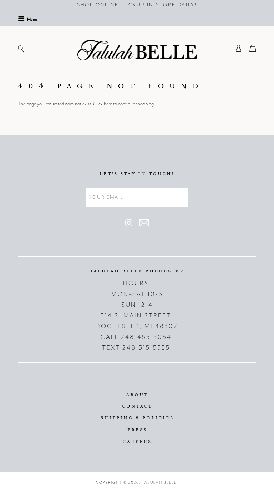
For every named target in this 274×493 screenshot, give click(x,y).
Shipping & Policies (137, 417)
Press (137, 429)
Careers (137, 441)
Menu (31, 19)
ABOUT (137, 394)
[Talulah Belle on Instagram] (128, 225)
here (108, 104)
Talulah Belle (159, 482)
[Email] (144, 225)
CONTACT (137, 405)
